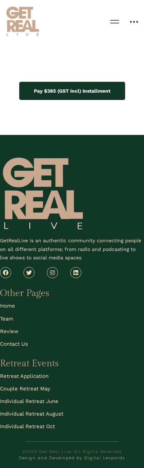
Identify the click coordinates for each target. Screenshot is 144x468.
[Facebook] (5, 272)
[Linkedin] (75, 272)
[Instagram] (52, 272)
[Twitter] (29, 272)
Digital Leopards (104, 458)
